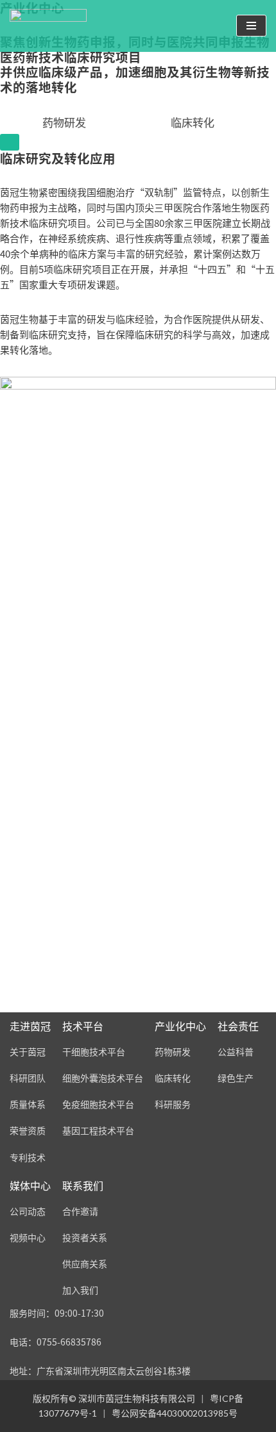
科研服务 (173, 1104)
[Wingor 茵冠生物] (48, 26)
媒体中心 (30, 1186)
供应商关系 (84, 1263)
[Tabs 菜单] (9, 142)
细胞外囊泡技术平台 (102, 1078)
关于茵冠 (28, 1051)
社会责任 (238, 1026)
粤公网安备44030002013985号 (174, 1413)
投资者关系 (84, 1237)
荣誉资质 (28, 1130)
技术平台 (82, 1026)
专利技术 (28, 1157)
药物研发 (173, 1051)
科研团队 (28, 1078)
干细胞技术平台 (93, 1051)
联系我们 (82, 1186)
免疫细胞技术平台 (98, 1104)
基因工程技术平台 (98, 1130)
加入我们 (80, 1290)
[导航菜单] (251, 26)
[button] (192, 122)
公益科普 (236, 1051)
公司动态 (28, 1211)
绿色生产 (236, 1078)
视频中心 (28, 1237)
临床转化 (173, 1078)
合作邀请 (80, 1211)
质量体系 (28, 1104)
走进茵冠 (30, 1026)
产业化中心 (180, 1026)
